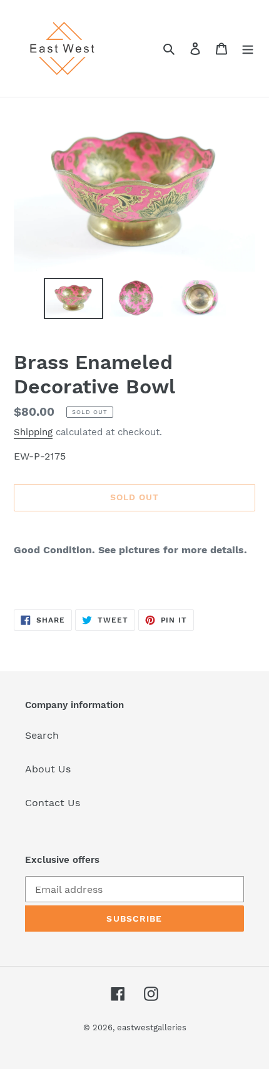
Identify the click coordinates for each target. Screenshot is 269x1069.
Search (42, 735)
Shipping (33, 432)
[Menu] (248, 48)
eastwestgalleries (151, 1027)
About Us (48, 769)
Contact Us (52, 803)
